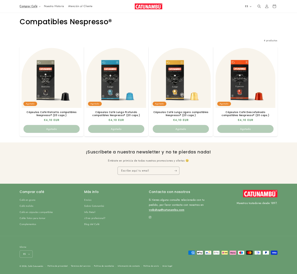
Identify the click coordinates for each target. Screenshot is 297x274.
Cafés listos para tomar (33, 218)
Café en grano (28, 200)
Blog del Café (92, 224)
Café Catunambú (35, 266)
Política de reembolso (104, 266)
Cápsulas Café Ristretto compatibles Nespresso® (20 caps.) (51, 114)
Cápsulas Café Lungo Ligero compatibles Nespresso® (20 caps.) (180, 114)
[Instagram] (150, 217)
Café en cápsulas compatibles (36, 212)
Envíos (88, 200)
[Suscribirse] (175, 171)
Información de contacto (129, 266)
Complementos (28, 224)
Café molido (27, 206)
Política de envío (151, 266)
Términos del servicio (81, 266)
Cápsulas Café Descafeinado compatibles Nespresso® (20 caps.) (245, 114)
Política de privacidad (57, 266)
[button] (30, 6)
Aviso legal (167, 266)
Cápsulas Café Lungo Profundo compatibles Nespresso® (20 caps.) (116, 114)
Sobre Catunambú (94, 206)
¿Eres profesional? (95, 218)
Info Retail (89, 212)
